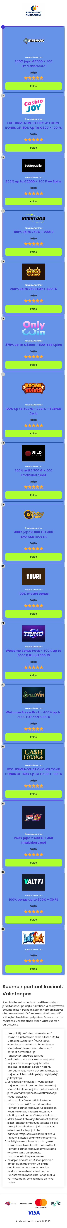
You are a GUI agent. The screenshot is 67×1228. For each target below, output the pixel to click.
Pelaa (33, 86)
